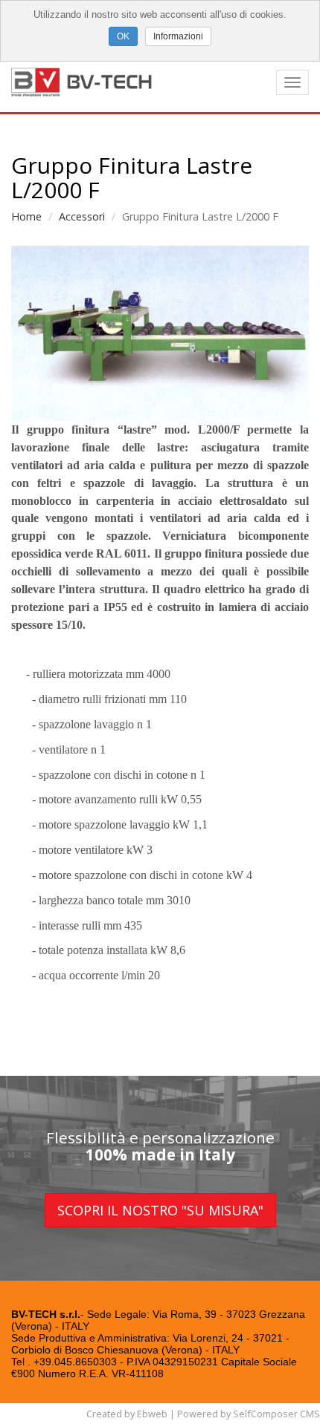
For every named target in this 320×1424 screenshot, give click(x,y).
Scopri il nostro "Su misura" (160, 1210)
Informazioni (178, 36)
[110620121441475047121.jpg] (160, 334)
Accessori (82, 216)
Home (26, 216)
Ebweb (152, 1413)
